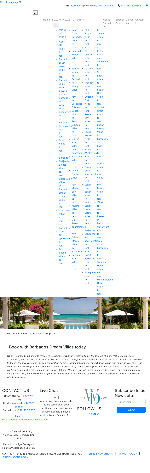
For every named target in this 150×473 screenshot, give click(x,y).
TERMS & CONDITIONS (100, 453)
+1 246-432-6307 (25, 410)
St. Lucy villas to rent (100, 79)
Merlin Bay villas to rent (75, 195)
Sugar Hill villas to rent (100, 96)
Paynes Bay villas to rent (76, 261)
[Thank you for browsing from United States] (147, 5)
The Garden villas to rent (101, 167)
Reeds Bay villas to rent (88, 121)
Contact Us (139, 21)
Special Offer (120, 21)
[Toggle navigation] (4, 13)
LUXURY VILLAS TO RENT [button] (67, 19)
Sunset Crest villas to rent (101, 114)
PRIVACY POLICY (127, 453)
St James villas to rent (100, 36)
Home (46, 19)
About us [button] (129, 21)
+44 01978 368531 (131, 5)
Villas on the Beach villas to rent (100, 188)
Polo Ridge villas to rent (88, 36)
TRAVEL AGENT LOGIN (15, 457)
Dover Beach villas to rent (62, 256)
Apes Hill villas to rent (62, 48)
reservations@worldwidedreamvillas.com (92, 5)
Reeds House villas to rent (88, 138)
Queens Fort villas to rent (89, 103)
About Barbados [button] (108, 21)
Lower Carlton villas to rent (76, 177)
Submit (131, 409)
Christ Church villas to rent (63, 199)
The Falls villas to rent (100, 149)
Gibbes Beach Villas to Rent (76, 114)
